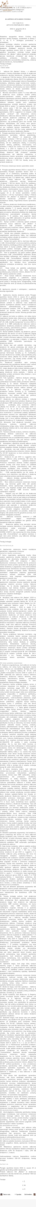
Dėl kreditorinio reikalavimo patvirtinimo (30, 1194)
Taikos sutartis (7, 1194)
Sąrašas (18, 1194)
